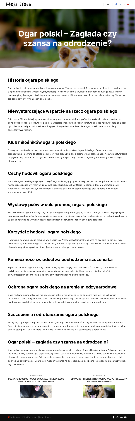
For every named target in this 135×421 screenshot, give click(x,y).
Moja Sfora (15, 417)
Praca (47, 417)
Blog (41, 417)
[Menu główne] (108, 4)
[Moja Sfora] (18, 4)
